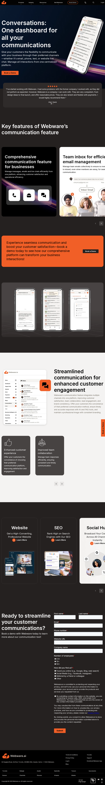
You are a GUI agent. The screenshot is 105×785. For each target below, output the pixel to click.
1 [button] (51, 103)
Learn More (22, 540)
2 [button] (53, 103)
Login (102, 2)
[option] (52, 95)
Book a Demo (10, 73)
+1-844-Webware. (48, 762)
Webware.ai (16, 781)
